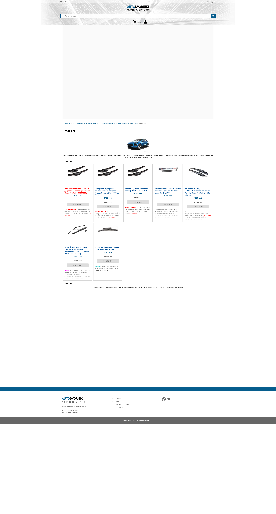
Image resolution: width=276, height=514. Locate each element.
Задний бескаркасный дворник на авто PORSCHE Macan (107, 248)
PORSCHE (135, 123)
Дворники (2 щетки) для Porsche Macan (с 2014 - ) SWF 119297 (137, 189)
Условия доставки (122, 404)
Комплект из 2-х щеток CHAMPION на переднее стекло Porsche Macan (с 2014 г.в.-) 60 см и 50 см (198, 191)
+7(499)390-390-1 (72, 412)
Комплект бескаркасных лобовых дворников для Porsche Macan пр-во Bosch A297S (168, 190)
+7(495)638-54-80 (72, 410)
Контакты (119, 407)
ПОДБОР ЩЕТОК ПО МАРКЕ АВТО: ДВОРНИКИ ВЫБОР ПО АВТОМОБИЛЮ (100, 123)
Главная (118, 398)
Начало (67, 123)
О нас (118, 401)
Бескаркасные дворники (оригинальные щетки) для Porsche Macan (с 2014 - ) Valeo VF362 (107, 191)
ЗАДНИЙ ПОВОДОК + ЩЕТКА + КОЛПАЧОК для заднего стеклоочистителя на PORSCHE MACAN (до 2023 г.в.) (76, 250)
